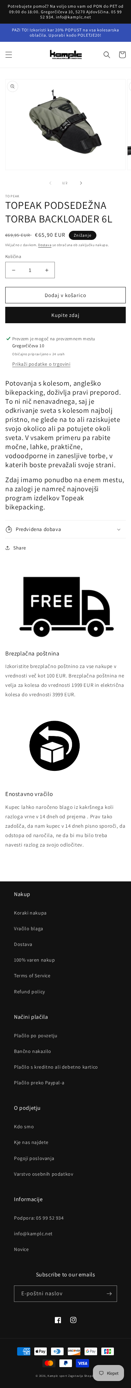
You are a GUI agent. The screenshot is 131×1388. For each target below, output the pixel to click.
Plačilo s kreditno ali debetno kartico (56, 1067)
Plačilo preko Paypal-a (39, 1082)
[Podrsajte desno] (81, 183)
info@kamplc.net (33, 1233)
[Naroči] (109, 1293)
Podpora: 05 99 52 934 (39, 1218)
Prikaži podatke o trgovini (41, 364)
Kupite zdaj (65, 315)
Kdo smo (24, 1126)
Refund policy (29, 991)
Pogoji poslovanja (34, 1158)
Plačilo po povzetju (35, 1035)
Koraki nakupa (30, 913)
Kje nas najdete (31, 1142)
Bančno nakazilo (32, 1051)
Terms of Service (32, 975)
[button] (8, 54)
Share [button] (19, 548)
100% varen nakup (34, 960)
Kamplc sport (57, 1376)
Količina (13, 256)
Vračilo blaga (28, 928)
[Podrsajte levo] (50, 183)
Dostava (44, 245)
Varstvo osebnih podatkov (43, 1174)
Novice (21, 1249)
